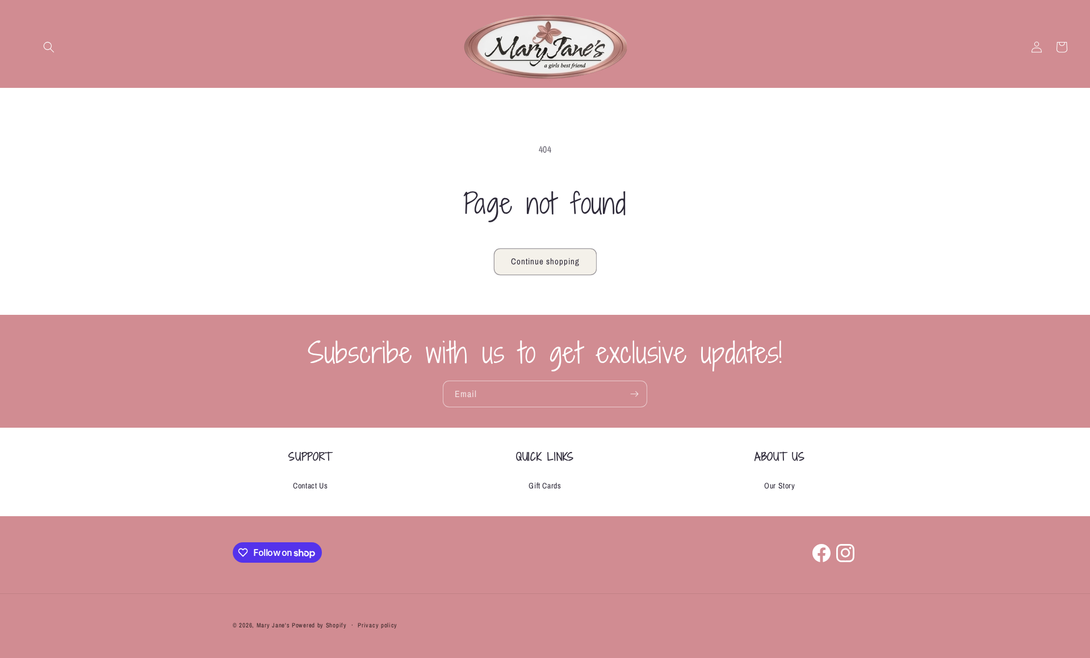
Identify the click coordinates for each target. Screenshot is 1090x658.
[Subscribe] (634, 394)
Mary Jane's (273, 625)
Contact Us (310, 485)
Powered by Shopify (319, 625)
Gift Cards (545, 485)
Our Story (779, 485)
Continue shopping (545, 261)
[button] (48, 47)
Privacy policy (377, 625)
